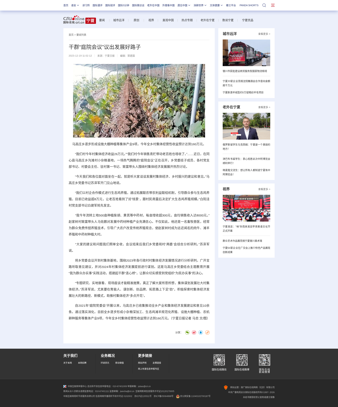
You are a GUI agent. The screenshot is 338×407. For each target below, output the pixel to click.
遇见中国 (182, 5)
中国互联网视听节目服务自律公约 (79, 396)
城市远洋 (118, 20)
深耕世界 (199, 5)
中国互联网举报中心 (77, 386)
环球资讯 (105, 363)
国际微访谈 (138, 5)
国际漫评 (97, 5)
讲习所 (86, 5)
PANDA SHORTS (249, 5)
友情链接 (157, 363)
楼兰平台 (231, 5)
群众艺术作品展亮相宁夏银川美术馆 (242, 240)
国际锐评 (110, 5)
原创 (136, 20)
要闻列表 (81, 34)
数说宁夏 (228, 20)
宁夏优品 (247, 20)
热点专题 (187, 20)
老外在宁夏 (208, 20)
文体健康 (215, 5)
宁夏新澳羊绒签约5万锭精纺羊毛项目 (243, 92)
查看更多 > (264, 33)
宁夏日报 (110, 55)
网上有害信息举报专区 (148, 369)
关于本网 (67, 363)
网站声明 (142, 363)
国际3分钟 (123, 5)
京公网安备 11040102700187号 (195, 396)
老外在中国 (153, 5)
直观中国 (168, 20)
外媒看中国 (168, 5)
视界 (151, 20)
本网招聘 (82, 363)
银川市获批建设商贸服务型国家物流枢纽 (245, 71)
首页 (65, 5)
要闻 (102, 20)
